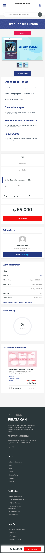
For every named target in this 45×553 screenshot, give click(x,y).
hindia (15, 302)
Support (12, 481)
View (22, 254)
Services (12, 377)
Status (11, 478)
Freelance (14, 536)
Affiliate (13, 533)
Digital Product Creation (18, 529)
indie (20, 302)
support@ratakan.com (15, 447)
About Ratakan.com (15, 462)
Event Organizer (16, 539)
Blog (10, 468)
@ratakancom (15, 503)
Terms (11, 472)
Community (14, 515)
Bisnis (11, 381)
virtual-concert (28, 302)
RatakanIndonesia (16, 496)
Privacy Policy (13, 475)
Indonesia (11, 415)
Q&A (10, 465)
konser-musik (7, 302)
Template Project (14, 379)
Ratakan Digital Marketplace (14, 507)
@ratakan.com (15, 511)
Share (22, 33)
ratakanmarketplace (17, 500)
